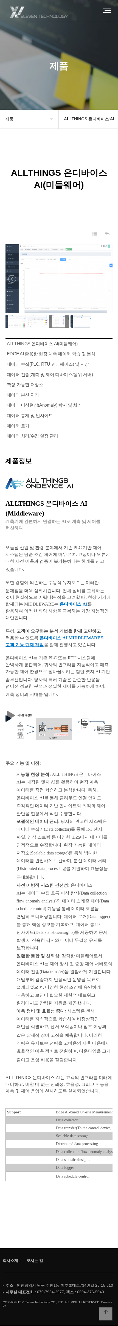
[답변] (107, 234)
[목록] (95, 234)
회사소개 (10, 1260)
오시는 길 (35, 1260)
